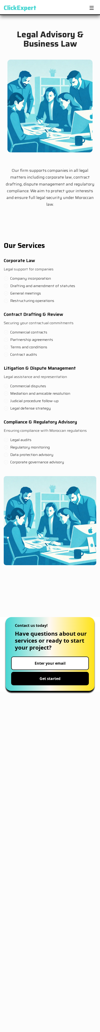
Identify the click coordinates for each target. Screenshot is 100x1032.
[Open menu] (91, 8)
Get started (50, 678)
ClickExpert (20, 8)
